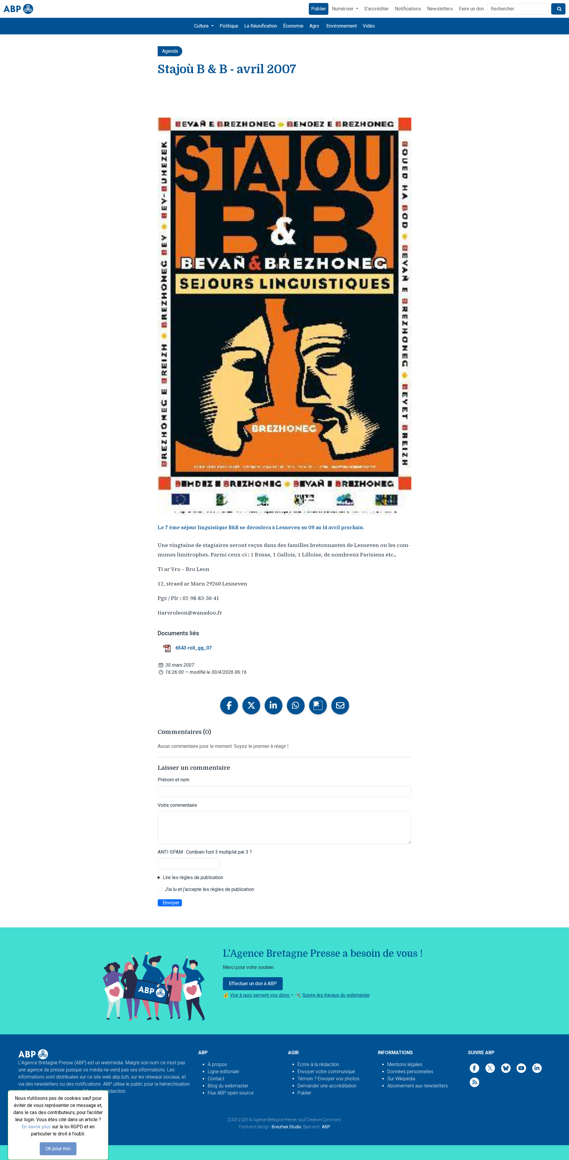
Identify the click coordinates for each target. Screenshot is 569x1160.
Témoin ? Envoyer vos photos (328, 1078)
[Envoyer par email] (340, 705)
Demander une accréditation (327, 1086)
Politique (229, 26)
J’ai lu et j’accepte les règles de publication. (210, 889)
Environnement (341, 26)
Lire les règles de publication (193, 877)
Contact (216, 1078)
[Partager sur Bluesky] (318, 705)
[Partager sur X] (251, 705)
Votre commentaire (177, 805)
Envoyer (171, 902)
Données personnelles (410, 1071)
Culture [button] (202, 26)
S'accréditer (376, 9)
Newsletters (440, 9)
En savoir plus (36, 1126)
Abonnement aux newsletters (417, 1086)
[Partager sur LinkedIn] (273, 705)
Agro (314, 26)
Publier (318, 9)
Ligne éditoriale (223, 1071)
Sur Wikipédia (401, 1078)
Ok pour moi (58, 1148)
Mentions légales (404, 1064)
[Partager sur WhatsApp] (296, 705)
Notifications (408, 9)
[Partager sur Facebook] (229, 705)
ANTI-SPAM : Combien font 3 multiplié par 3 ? (205, 852)
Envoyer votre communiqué (326, 1071)
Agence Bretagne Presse (274, 1119)
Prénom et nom (173, 780)
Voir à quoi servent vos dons (260, 995)
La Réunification (260, 26)
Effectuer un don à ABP (253, 983)
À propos (217, 1064)
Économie (293, 26)
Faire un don (471, 9)
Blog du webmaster (228, 1086)
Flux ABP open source (231, 1093)
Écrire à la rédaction (318, 1064)
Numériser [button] (343, 9)
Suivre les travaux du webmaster (336, 995)
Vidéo (369, 26)
